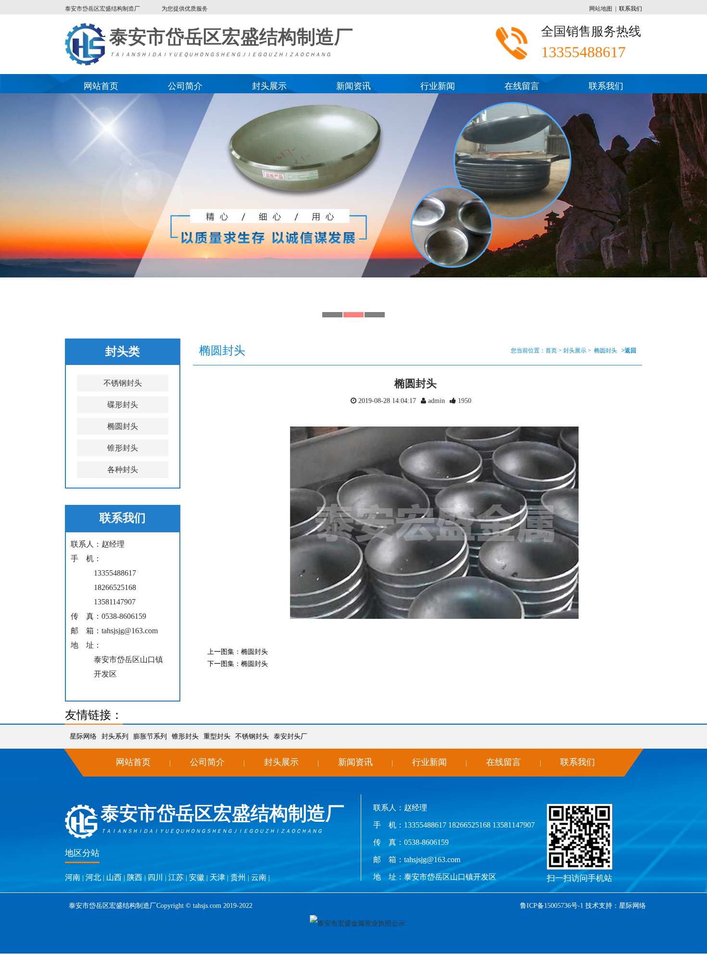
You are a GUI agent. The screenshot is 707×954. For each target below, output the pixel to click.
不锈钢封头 (122, 383)
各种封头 (122, 469)
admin (435, 400)
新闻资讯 (353, 86)
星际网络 (83, 736)
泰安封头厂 (290, 736)
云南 (258, 877)
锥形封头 (122, 448)
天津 (217, 877)
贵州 (238, 877)
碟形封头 (122, 405)
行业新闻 (437, 86)
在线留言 (522, 86)
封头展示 (269, 86)
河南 (72, 877)
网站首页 (101, 86)
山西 (114, 877)
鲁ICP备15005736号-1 (551, 905)
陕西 (134, 877)
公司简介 (185, 86)
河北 (93, 877)
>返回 (628, 350)
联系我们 (630, 8)
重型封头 (216, 736)
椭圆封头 (122, 426)
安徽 (196, 877)
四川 (155, 877)
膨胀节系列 (150, 736)
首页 (551, 350)
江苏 (176, 877)
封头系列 (114, 736)
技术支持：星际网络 (614, 905)
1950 (464, 400)
